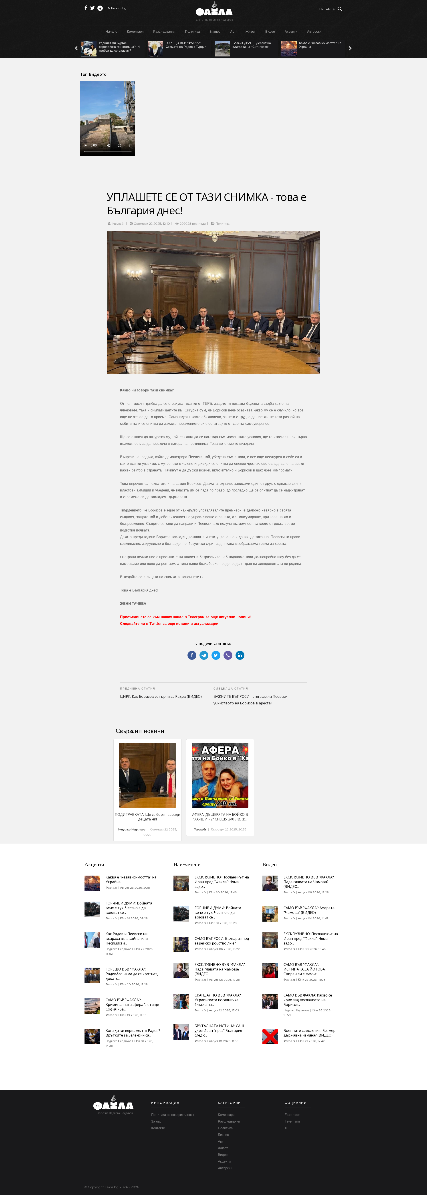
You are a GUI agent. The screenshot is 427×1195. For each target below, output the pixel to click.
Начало (111, 31)
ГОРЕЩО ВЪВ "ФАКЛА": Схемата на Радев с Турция (179, 45)
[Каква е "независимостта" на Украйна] (282, 48)
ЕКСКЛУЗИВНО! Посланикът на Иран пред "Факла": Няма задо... (222, 882)
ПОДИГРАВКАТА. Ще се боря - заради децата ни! (147, 817)
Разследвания (164, 31)
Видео (270, 31)
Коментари (135, 31)
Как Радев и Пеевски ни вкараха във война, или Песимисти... (127, 938)
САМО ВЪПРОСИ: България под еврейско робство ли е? (222, 941)
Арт (233, 31)
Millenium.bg (117, 8)
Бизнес (214, 31)
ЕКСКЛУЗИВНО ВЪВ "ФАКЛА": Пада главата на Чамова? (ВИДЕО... (220, 969)
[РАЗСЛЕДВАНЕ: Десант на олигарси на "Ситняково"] (216, 48)
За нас (156, 1121)
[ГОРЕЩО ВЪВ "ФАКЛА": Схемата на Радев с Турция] (149, 48)
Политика (192, 31)
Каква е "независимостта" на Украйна (314, 45)
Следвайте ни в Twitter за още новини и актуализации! (169, 624)
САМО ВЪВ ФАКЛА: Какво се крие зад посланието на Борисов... (308, 1000)
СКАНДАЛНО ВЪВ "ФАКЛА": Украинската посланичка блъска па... (218, 1000)
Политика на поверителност (172, 1115)
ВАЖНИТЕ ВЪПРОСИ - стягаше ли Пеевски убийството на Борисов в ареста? (250, 696)
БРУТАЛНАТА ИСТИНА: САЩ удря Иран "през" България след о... (219, 1030)
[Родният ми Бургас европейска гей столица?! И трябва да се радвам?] (82, 48)
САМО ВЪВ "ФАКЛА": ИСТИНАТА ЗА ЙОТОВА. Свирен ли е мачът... (305, 969)
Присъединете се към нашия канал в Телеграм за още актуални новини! (185, 617)
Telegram (292, 1121)
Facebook (292, 1115)
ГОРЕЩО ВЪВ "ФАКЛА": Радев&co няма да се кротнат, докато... (132, 974)
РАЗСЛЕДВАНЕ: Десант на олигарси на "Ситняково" (245, 45)
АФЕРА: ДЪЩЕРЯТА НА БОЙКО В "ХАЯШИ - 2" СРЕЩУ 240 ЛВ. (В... (220, 817)
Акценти (291, 31)
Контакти (158, 1128)
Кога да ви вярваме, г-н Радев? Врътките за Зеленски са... (133, 1033)
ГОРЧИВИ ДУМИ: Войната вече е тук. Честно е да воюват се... (129, 908)
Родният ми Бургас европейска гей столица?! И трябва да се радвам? (113, 46)
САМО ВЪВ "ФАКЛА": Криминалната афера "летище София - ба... (132, 1004)
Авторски (314, 31)
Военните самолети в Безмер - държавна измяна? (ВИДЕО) (311, 1033)
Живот (251, 31)
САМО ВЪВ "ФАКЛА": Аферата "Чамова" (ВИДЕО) (309, 910)
